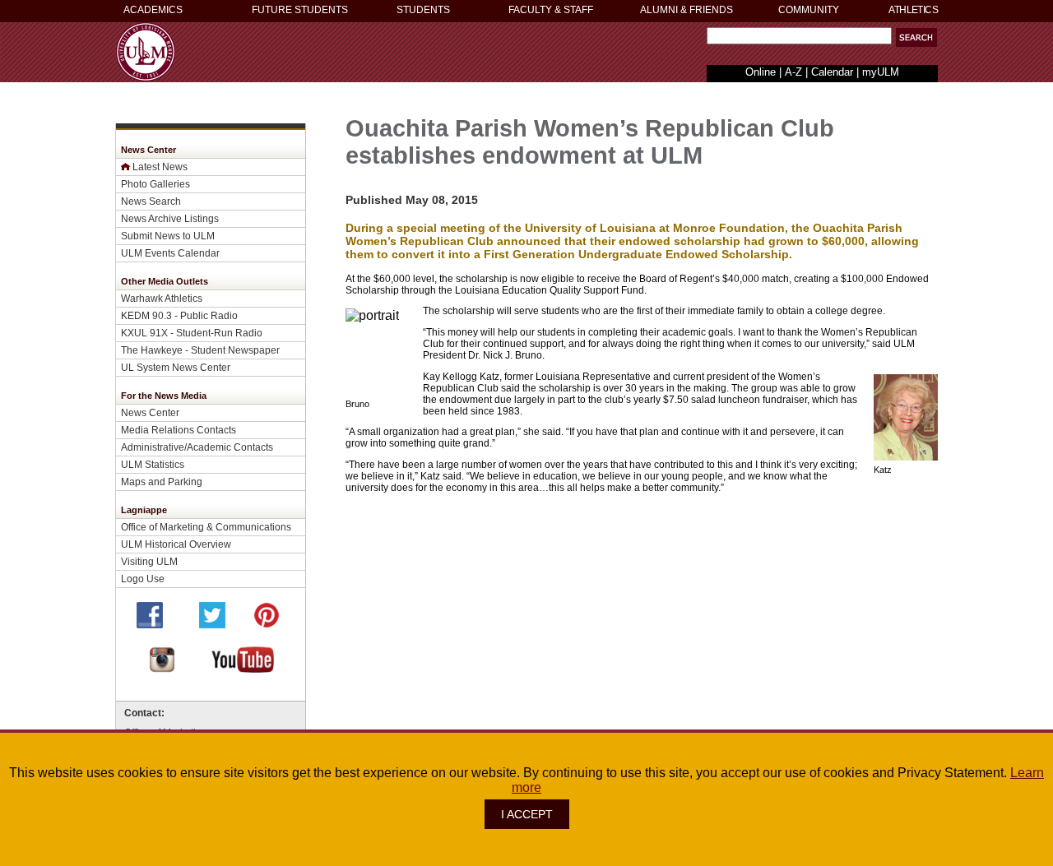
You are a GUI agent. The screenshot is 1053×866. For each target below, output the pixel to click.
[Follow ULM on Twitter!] (212, 624)
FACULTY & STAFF (550, 10)
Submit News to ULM (168, 235)
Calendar (832, 72)
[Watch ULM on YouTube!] (242, 668)
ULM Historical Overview (176, 544)
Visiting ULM (149, 561)
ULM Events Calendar (170, 253)
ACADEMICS (153, 10)
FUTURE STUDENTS (300, 10)
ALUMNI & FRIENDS (686, 10)
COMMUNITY (808, 10)
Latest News (160, 166)
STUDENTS (423, 10)
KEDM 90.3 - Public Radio (179, 315)
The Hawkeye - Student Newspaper (200, 350)
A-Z (793, 72)
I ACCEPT (527, 814)
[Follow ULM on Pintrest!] (266, 624)
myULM (880, 72)
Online (760, 72)
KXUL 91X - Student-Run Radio (191, 332)
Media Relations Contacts (178, 429)
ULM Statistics (152, 464)
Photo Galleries (155, 183)
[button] (916, 37)
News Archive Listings (170, 218)
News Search (151, 201)
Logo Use (143, 578)
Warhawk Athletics (161, 298)
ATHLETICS (913, 10)
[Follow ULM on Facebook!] (149, 624)
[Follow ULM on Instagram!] (162, 668)
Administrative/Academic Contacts (197, 447)
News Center (150, 412)
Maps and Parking (161, 481)
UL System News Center (175, 367)
